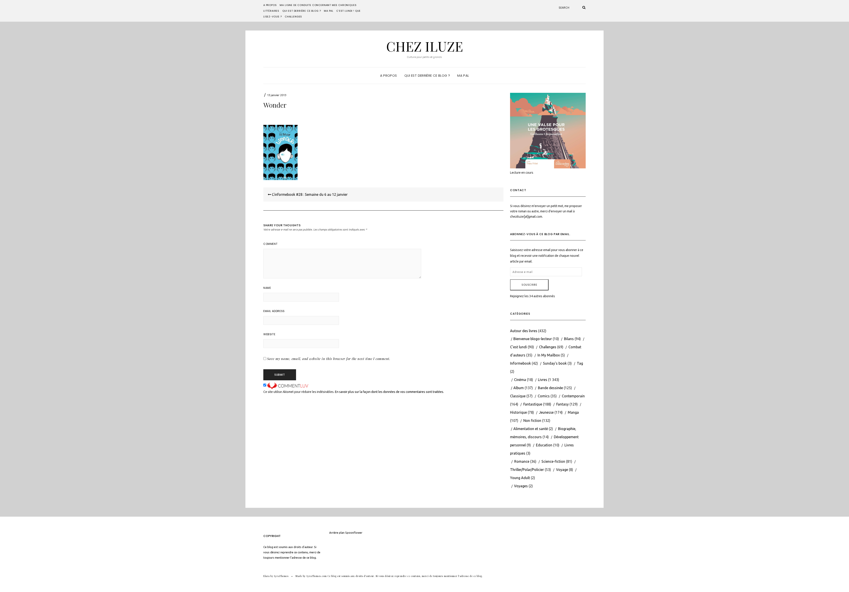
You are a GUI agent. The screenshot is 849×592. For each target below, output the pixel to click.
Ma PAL (328, 11)
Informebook (520, 363)
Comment (270, 244)
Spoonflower (353, 532)
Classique (518, 396)
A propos (270, 5)
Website (269, 334)
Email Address (274, 311)
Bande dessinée (550, 388)
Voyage (562, 470)
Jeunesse (546, 412)
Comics (544, 396)
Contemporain (573, 396)
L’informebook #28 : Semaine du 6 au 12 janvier (309, 194)
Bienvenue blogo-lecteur (532, 339)
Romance (521, 461)
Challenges (293, 16)
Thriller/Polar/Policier (527, 470)
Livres (542, 380)
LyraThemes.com (317, 576)
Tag (580, 363)
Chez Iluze (424, 46)
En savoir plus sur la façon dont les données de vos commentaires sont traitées (389, 392)
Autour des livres (523, 331)
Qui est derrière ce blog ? (301, 11)
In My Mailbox (548, 355)
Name (267, 288)
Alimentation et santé (530, 429)
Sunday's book (555, 363)
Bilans (569, 339)
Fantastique (532, 404)
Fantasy (562, 404)
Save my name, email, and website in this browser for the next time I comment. (328, 358)
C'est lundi (518, 347)
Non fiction (532, 421)
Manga (573, 412)
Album (518, 388)
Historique (518, 412)
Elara (266, 576)
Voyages (521, 486)
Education (544, 445)
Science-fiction (553, 461)
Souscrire (529, 285)
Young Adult (520, 478)
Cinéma (520, 380)
